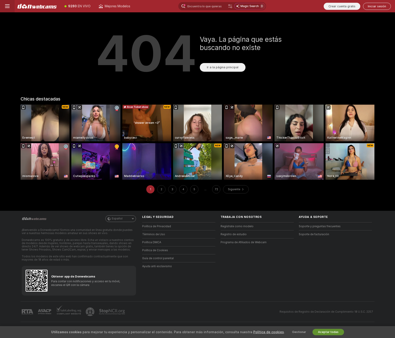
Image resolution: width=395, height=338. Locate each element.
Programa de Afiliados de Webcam (244, 242)
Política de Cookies (155, 250)
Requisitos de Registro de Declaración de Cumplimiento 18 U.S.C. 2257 (326, 311)
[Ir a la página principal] (37, 6)
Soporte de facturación (314, 234)
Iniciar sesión (377, 6)
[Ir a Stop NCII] (112, 311)
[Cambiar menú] (7, 6)
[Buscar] (230, 6)
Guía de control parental (158, 258)
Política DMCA (151, 242)
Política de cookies (268, 332)
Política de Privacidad (156, 226)
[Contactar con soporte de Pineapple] (90, 311)
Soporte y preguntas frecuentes (320, 226)
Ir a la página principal (222, 67)
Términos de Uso (153, 234)
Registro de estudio (234, 234)
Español (117, 218)
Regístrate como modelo (237, 226)
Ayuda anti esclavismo (157, 266)
